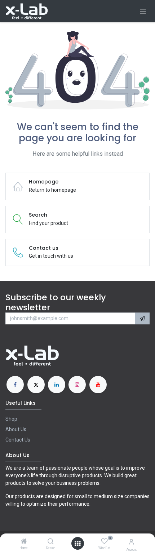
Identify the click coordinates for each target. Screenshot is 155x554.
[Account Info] (131, 542)
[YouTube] (98, 384)
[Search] (50, 542)
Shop (11, 419)
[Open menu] (77, 543)
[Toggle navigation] (143, 11)
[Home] (24, 542)
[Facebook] (15, 384)
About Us (15, 429)
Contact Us (17, 440)
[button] (142, 319)
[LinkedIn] (56, 384)
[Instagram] (77, 384)
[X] (36, 384)
